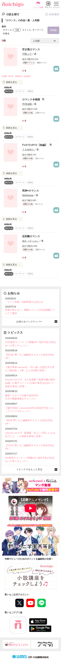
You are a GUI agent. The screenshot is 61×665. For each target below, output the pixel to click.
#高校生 (18, 76)
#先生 (11, 76)
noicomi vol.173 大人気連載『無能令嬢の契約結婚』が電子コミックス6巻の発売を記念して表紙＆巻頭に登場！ (30, 382)
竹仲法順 (27, 104)
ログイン (48, 7)
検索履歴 (54, 14)
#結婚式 (27, 76)
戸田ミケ (27, 54)
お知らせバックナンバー (29, 321)
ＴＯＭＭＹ (28, 149)
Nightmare (27, 195)
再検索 (53, 30)
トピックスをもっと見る (29, 469)
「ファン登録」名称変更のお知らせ (24, 302)
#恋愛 (4, 76)
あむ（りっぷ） (30, 240)
